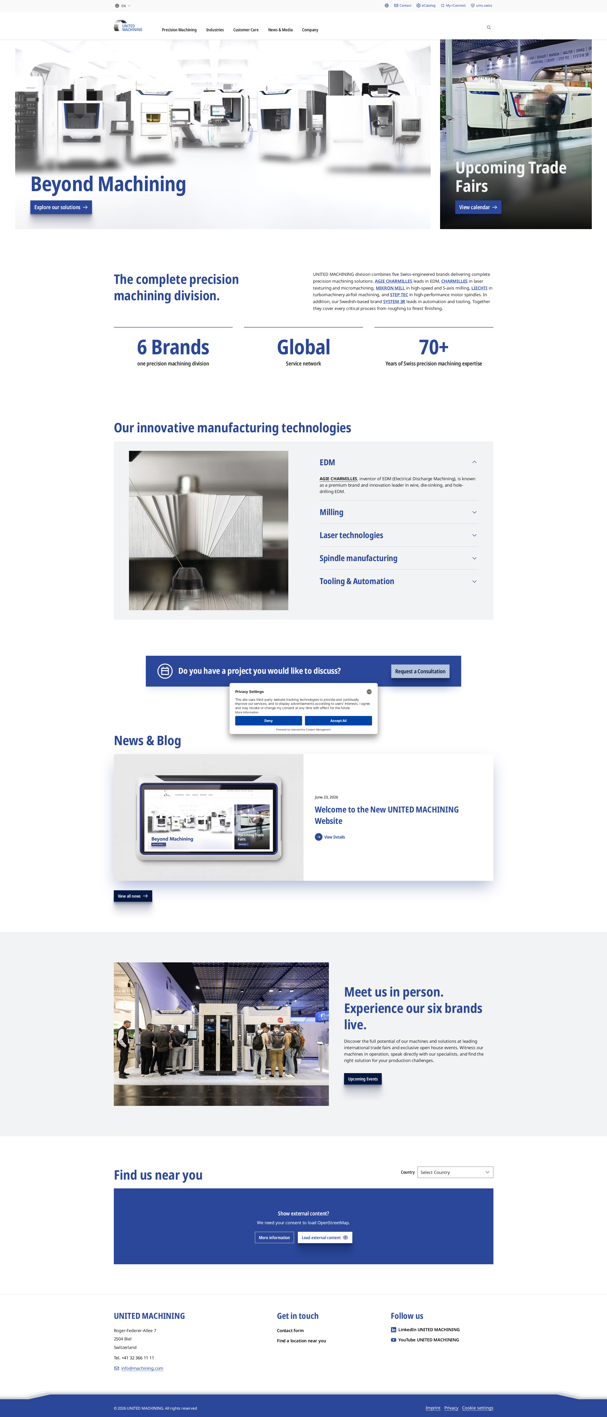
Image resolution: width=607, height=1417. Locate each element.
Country (408, 1172)
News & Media (280, 29)
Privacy (451, 1408)
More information (274, 1237)
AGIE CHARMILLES (338, 478)
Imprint (433, 1408)
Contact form (290, 1330)
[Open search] (489, 25)
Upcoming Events (363, 1079)
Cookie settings (477, 1408)
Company (310, 29)
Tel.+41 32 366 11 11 (134, 1358)
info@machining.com (142, 1368)
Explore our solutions (57, 207)
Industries (215, 29)
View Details (334, 837)
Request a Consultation (420, 671)
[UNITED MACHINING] (128, 25)
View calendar (474, 207)
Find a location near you (301, 1340)
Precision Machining (179, 29)
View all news (129, 896)
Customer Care (246, 29)
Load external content (321, 1237)
